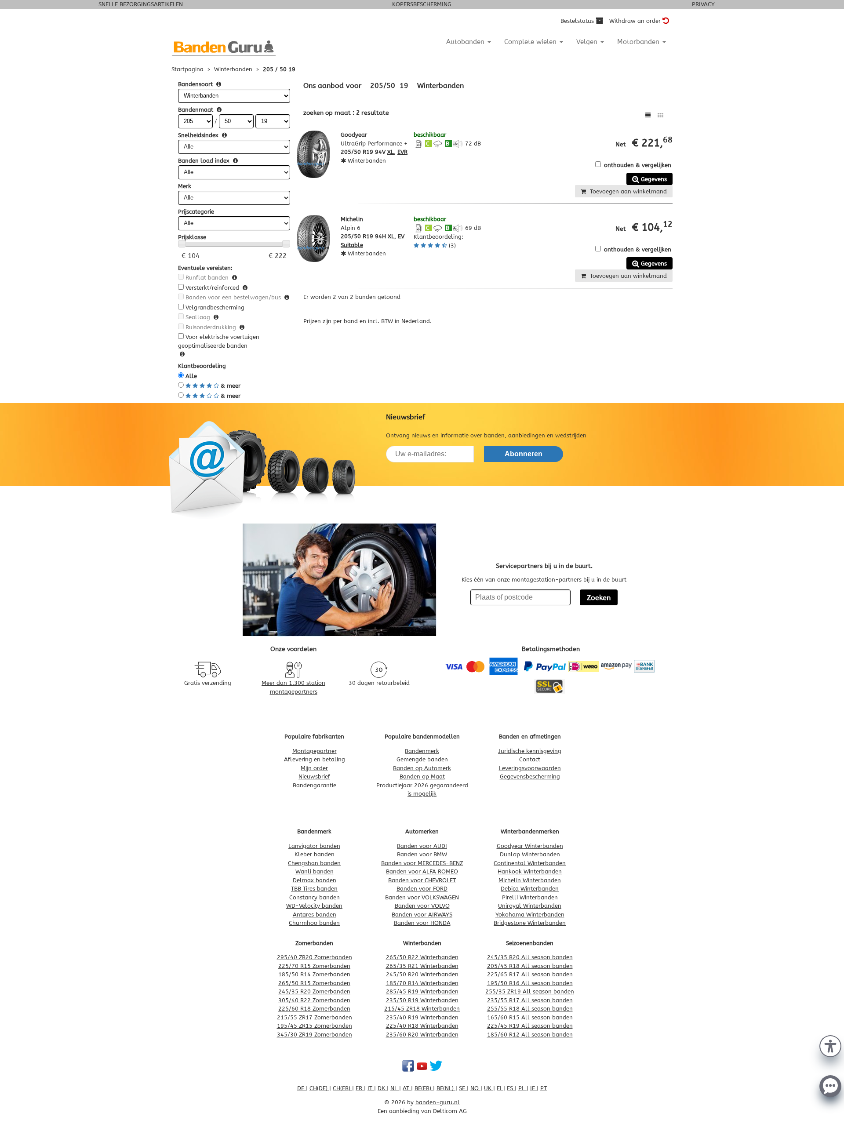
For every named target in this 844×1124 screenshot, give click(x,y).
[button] (830, 1045)
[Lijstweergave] (647, 115)
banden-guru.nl (437, 1102)
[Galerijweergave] (660, 115)
